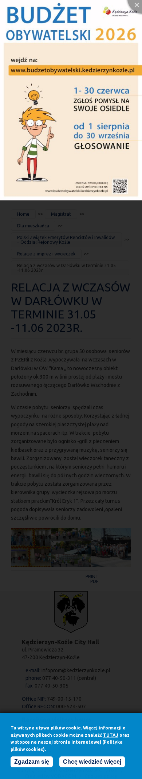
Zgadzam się (31, 762)
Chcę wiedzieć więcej (92, 762)
